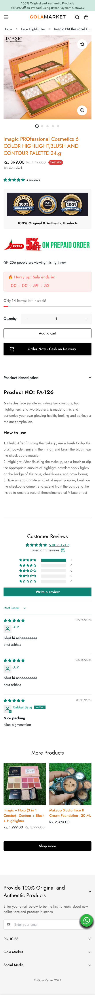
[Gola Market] (47, 17)
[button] (15, 179)
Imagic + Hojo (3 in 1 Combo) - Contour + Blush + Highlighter (24, 815)
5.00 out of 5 (59, 545)
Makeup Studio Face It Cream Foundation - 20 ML (70, 813)
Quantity (10, 318)
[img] (14, 620)
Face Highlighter (33, 29)
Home (8, 29)
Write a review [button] (48, 591)
